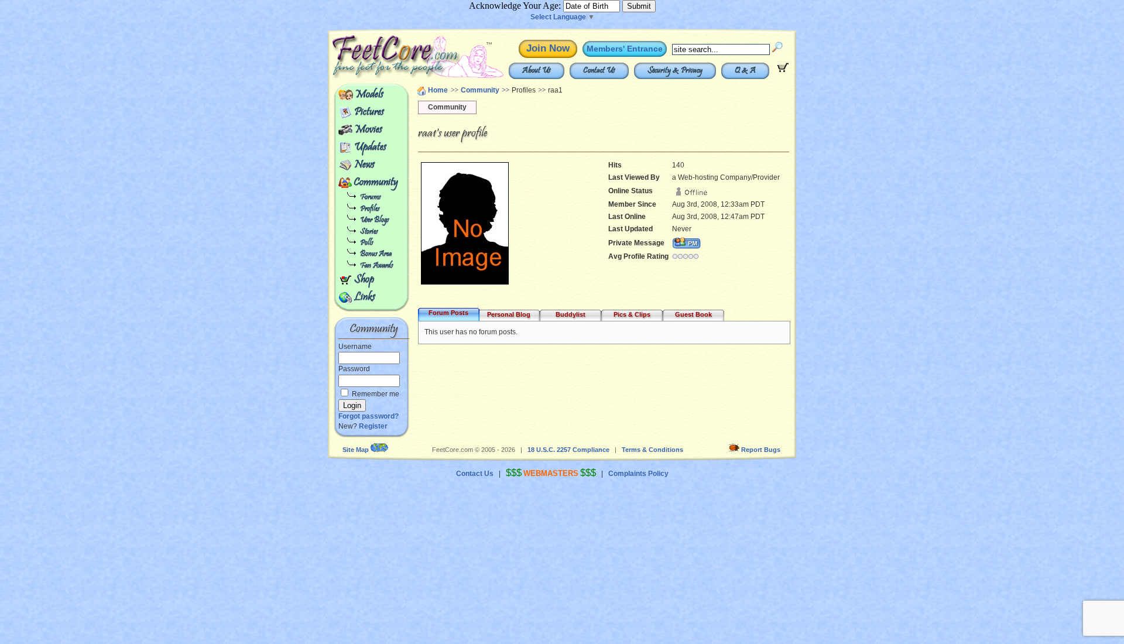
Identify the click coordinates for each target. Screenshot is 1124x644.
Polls (366, 243)
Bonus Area (376, 254)
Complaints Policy (638, 474)
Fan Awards (376, 266)
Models (369, 94)
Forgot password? (368, 416)
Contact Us (599, 71)
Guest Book (693, 314)
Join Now (548, 48)
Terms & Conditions (652, 449)
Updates (370, 147)
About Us (536, 71)
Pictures (369, 112)
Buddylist (570, 314)
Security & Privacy (674, 71)
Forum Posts (448, 312)
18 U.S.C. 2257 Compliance (568, 449)
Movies (368, 130)
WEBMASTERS (550, 473)
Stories (369, 232)
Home (438, 90)
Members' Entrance (625, 48)
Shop (364, 279)
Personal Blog (508, 314)
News (364, 165)
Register (373, 426)
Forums (370, 197)
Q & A (745, 71)
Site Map (355, 449)
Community (376, 182)
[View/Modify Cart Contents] (783, 70)
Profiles (369, 209)
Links (364, 297)
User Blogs (374, 220)
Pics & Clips (632, 314)
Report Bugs (760, 449)
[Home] (391, 76)
